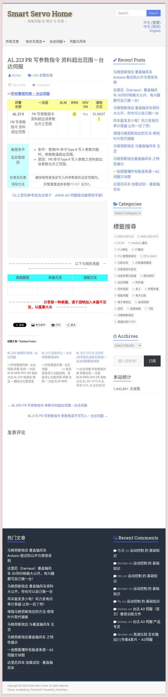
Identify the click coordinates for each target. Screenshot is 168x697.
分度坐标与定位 (127, 269)
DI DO (121, 243)
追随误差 (135, 308)
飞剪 (150, 308)
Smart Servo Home (39, 13)
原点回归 (148, 275)
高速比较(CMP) (127, 321)
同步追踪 (123, 288)
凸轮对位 (123, 262)
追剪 (120, 308)
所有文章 (12, 41)
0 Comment (43, 85)
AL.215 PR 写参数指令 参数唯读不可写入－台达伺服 (68, 416)
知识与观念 (34, 41)
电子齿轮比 (124, 302)
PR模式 (139, 249)
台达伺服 (56, 41)
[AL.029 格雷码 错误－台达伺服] (24, 367)
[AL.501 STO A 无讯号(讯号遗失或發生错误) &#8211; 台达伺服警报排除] (93, 369)
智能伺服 (123, 295)
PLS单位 (123, 249)
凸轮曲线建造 (143, 262)
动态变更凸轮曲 (127, 275)
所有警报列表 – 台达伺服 (30, 94)
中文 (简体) (152, 27)
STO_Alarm (150, 256)
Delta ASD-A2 (125, 236)
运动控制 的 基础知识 (143, 601)
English (155, 31)
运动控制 (143, 302)
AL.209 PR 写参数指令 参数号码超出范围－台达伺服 (47, 405)
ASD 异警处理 (43, 75)
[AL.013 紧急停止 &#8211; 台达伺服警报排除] (59, 367)
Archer (16, 75)
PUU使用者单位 (127, 256)
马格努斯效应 (126, 315)
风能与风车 (78, 41)
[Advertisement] (57, 229)
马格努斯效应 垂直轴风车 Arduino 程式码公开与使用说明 (135, 77)
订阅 (152, 361)
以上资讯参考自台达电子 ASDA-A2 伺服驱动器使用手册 (57, 195)
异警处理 (153, 288)
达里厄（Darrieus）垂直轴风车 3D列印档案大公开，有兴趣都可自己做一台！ (136, 95)
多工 (138, 288)
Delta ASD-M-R (149, 236)
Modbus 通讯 (139, 243)
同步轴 (139, 282)
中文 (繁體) (152, 23)
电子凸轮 (140, 295)
